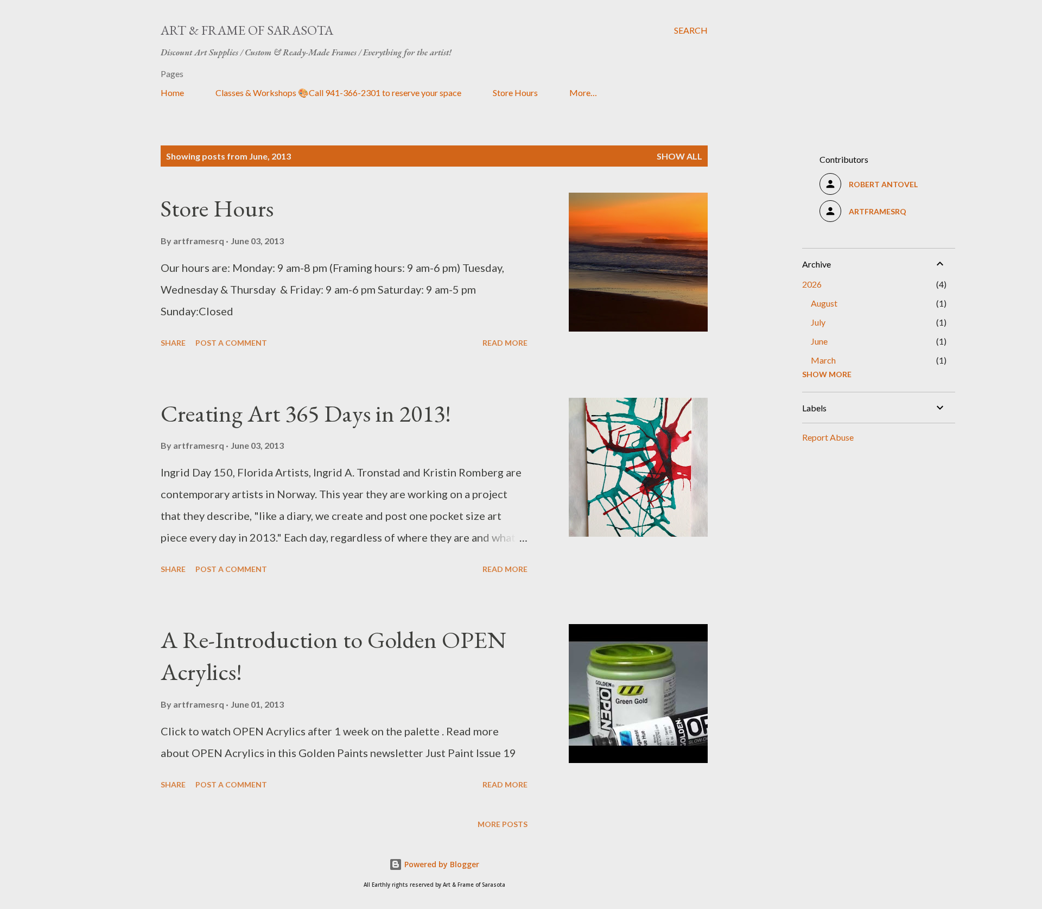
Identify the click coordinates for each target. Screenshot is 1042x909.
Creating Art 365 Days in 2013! (306, 413)
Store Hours (515, 92)
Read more (505, 342)
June (819, 341)
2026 (812, 284)
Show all (679, 156)
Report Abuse (828, 437)
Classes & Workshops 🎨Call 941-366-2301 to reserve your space (338, 92)
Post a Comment (231, 342)
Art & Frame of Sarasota (247, 30)
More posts (503, 824)
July (818, 322)
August (824, 303)
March (823, 360)
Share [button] (173, 342)
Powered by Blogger (440, 864)
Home (172, 92)
